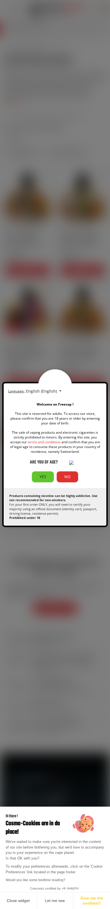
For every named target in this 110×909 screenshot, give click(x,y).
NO (67, 476)
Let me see (55, 900)
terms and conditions (44, 442)
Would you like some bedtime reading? (35, 880)
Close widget (18, 900)
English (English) (42, 391)
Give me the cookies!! (91, 900)
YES (42, 476)
